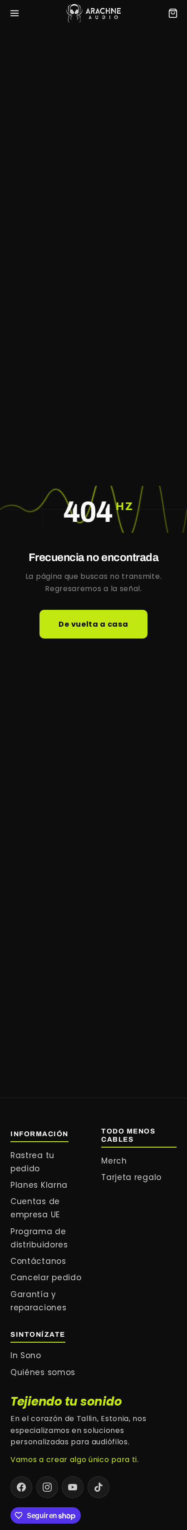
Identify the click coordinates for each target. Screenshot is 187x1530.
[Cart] (173, 13)
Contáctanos (38, 1261)
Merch (114, 1160)
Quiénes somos (42, 1372)
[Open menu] (14, 13)
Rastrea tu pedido (32, 1162)
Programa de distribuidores (39, 1238)
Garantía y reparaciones (38, 1301)
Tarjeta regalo (131, 1177)
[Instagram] (47, 1487)
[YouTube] (73, 1487)
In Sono (25, 1355)
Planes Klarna (39, 1185)
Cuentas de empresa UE (35, 1208)
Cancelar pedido (45, 1277)
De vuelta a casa (93, 624)
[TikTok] (98, 1487)
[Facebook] (21, 1487)
